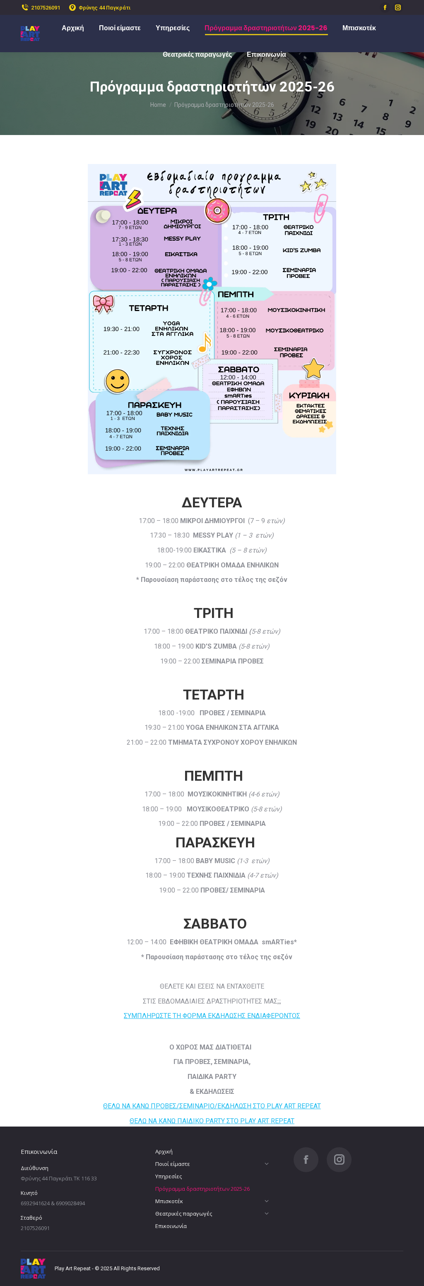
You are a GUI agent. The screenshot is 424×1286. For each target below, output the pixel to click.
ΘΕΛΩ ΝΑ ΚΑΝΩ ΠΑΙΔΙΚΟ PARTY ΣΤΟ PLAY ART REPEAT (212, 1121)
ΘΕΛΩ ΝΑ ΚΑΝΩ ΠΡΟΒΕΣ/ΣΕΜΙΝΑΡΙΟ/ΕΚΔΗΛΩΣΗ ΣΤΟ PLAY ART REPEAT (212, 1106)
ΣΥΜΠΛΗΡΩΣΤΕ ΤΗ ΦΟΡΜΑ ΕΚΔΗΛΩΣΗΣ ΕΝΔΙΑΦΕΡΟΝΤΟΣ (212, 1016)
